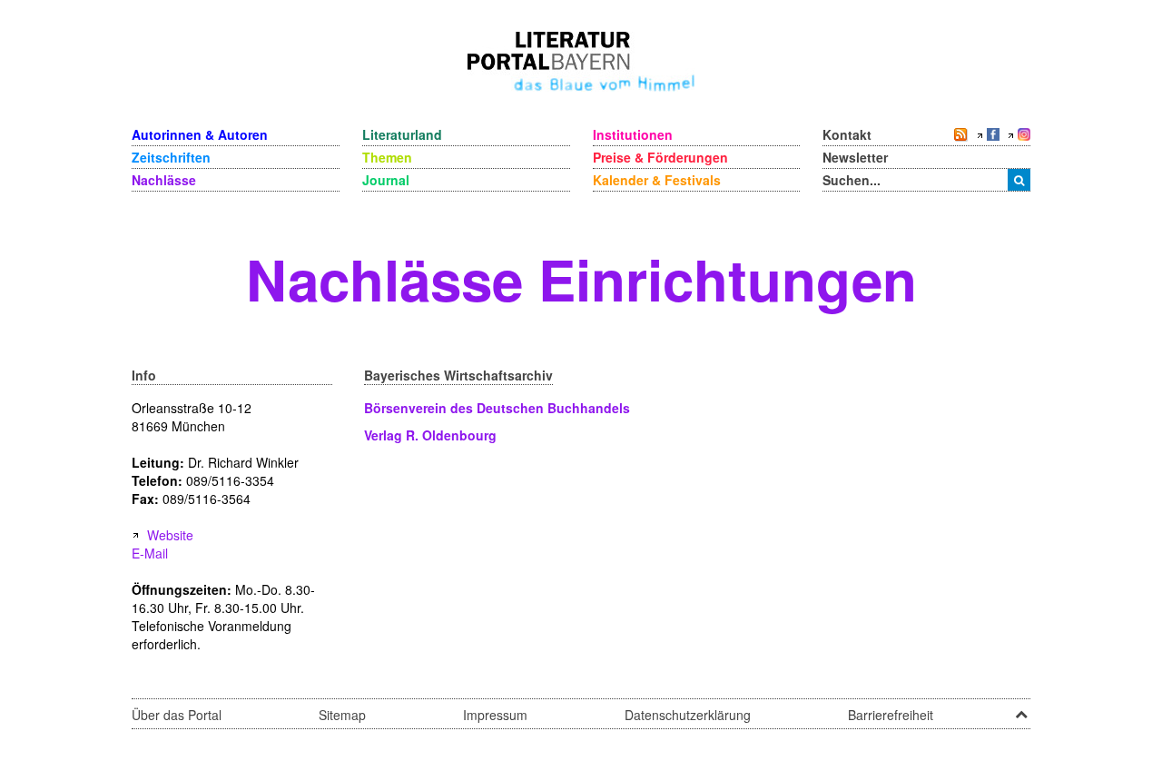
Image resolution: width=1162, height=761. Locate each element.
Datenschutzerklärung (688, 715)
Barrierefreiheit (890, 715)
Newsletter (855, 157)
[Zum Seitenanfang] (1021, 708)
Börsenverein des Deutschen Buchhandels (497, 408)
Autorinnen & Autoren (200, 134)
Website (170, 535)
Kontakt (847, 134)
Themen (387, 157)
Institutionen (633, 134)
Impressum (495, 715)
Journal (385, 180)
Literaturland (402, 134)
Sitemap (342, 715)
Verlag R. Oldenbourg (430, 435)
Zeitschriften (171, 157)
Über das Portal (177, 715)
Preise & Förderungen (660, 157)
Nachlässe (164, 180)
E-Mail (150, 553)
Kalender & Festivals (657, 180)
